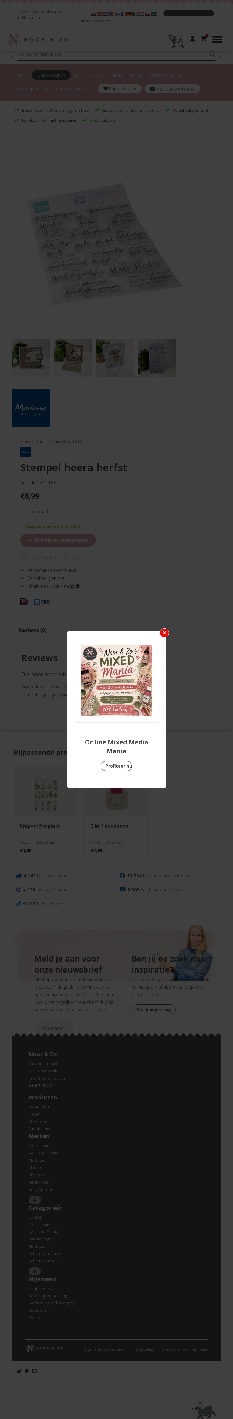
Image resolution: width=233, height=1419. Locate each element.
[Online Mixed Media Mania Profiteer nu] (116, 681)
